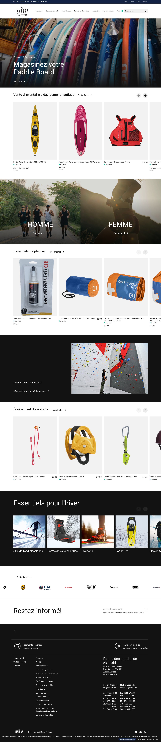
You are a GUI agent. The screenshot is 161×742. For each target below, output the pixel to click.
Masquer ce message (127, 739)
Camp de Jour (66, 11)
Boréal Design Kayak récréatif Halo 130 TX (29, 162)
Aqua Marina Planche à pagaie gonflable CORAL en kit (79, 162)
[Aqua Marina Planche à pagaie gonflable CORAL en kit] (80, 131)
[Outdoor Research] (46, 587)
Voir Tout (17, 81)
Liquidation (96, 11)
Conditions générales (44, 669)
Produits (38, 11)
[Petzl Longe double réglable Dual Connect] (35, 445)
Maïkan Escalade (42, 696)
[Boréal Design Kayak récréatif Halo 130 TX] (35, 131)
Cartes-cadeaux (107, 11)
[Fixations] (98, 531)
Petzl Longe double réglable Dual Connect (29, 477)
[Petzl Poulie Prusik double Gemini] (80, 445)
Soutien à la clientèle (44, 685)
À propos (39, 662)
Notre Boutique (42, 665)
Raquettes (122, 551)
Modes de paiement (44, 677)
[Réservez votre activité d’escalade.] (109, 368)
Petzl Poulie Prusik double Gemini (71, 477)
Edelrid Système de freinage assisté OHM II (120, 477)
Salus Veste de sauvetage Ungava (117, 162)
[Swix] (113, 587)
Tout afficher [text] (85, 95)
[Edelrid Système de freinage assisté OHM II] (126, 445)
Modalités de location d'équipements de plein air (46, 710)
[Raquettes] (132, 531)
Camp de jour (41, 693)
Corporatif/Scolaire (44, 704)
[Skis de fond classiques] (29, 531)
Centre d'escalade (52, 11)
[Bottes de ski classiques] (63, 531)
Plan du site (40, 689)
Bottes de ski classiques (62, 551)
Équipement (38, 233)
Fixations (87, 551)
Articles (16, 665)
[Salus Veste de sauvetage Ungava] (126, 131)
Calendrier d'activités (81, 11)
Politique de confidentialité (47, 673)
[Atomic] (142, 587)
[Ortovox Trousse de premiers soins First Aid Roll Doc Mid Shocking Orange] (126, 287)
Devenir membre (42, 700)
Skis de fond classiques (28, 551)
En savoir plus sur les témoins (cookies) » (148, 739)
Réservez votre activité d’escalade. (29, 391)
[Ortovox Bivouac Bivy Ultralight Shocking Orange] (80, 287)
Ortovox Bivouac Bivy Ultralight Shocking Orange (77, 318)
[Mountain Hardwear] (24, 587)
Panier (120, 11)
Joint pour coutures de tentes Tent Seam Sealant (32, 318)
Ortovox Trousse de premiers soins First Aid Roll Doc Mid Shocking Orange (124, 319)
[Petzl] (68, 587)
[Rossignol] (89, 587)
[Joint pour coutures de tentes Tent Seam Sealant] (35, 287)
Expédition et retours (44, 681)
